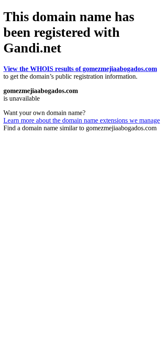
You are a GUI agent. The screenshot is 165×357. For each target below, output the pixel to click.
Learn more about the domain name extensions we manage (81, 120)
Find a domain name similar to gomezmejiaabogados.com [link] (80, 128)
